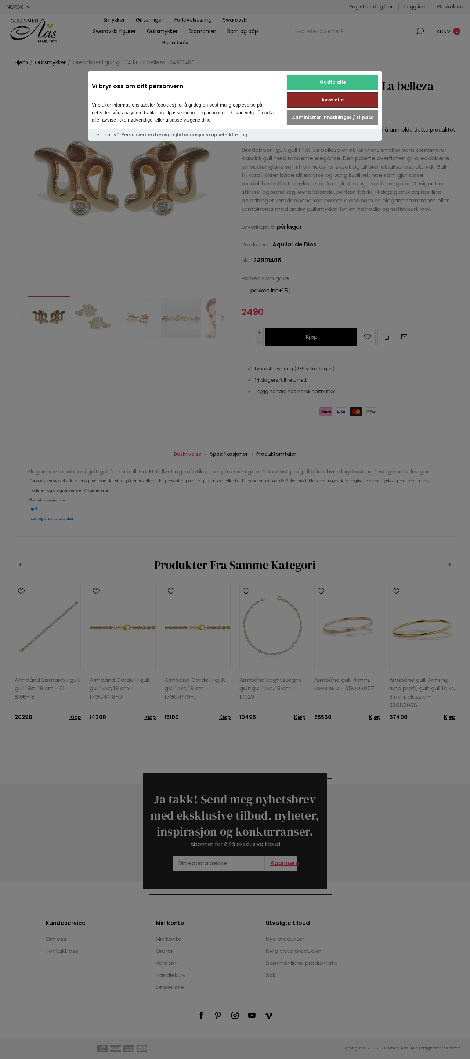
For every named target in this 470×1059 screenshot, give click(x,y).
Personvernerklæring (146, 135)
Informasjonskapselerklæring (212, 135)
